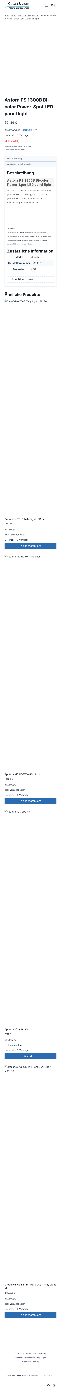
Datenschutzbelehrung (36, 1353)
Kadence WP (46, 1375)
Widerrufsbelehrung (30, 1362)
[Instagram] (54, 1385)
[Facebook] (48, 1385)
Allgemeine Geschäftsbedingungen (30, 1358)
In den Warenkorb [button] (30, 545)
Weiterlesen (30, 1056)
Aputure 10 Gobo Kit (16, 1029)
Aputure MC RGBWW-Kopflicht (22, 774)
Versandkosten (29, 129)
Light (23, 149)
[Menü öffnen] (46, 5)
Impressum (19, 1353)
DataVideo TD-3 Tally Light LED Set (25, 519)
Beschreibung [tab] (14, 158)
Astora (17, 149)
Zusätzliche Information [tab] (19, 164)
